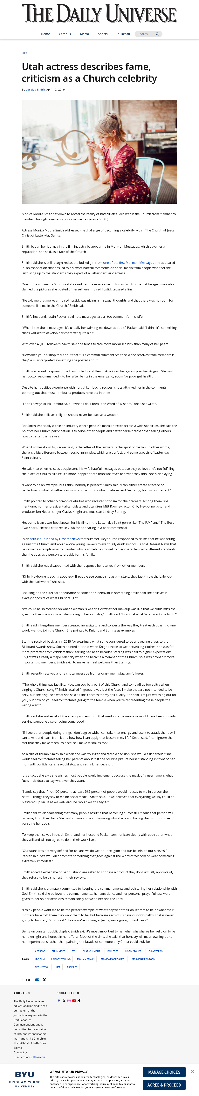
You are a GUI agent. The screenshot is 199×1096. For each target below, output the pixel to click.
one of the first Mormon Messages (128, 262)
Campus (65, 34)
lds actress (155, 951)
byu (74, 951)
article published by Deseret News (55, 539)
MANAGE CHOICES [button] (164, 1072)
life (58, 967)
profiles (72, 967)
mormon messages (143, 959)
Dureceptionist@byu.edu (29, 1057)
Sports (103, 34)
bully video (58, 951)
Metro (84, 34)
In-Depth (123, 34)
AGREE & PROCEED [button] (164, 1085)
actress (40, 951)
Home (45, 34)
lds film (40, 959)
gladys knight (91, 951)
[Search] (157, 34)
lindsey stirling (61, 959)
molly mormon (85, 959)
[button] (192, 1071)
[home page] (99, 17)
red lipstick (42, 967)
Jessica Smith (35, 89)
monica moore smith (113, 959)
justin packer (133, 951)
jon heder (112, 951)
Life (24, 53)
